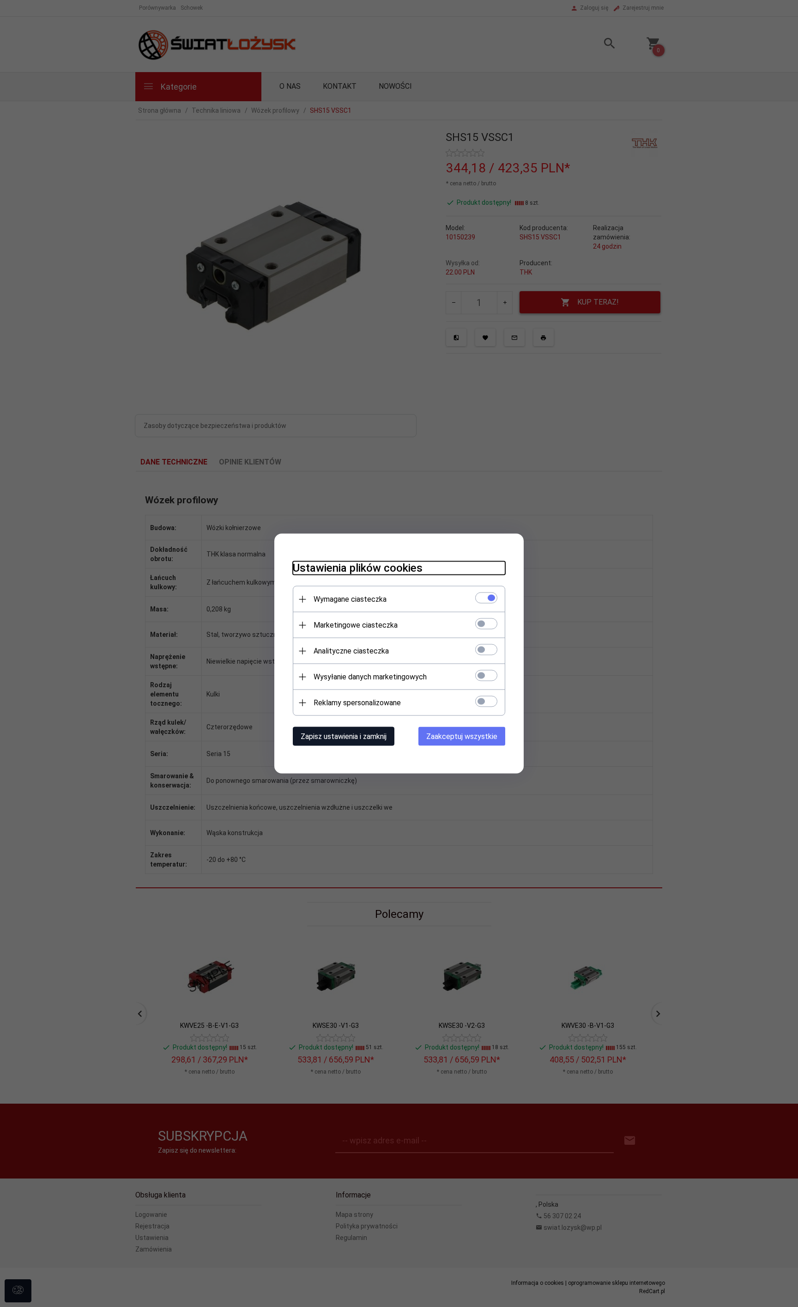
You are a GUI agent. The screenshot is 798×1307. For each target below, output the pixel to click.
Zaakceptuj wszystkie (461, 736)
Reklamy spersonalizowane (357, 702)
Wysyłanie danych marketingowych (370, 676)
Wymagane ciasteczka (350, 599)
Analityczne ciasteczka (351, 651)
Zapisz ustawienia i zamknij (344, 736)
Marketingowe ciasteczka (356, 625)
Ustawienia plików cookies (358, 568)
